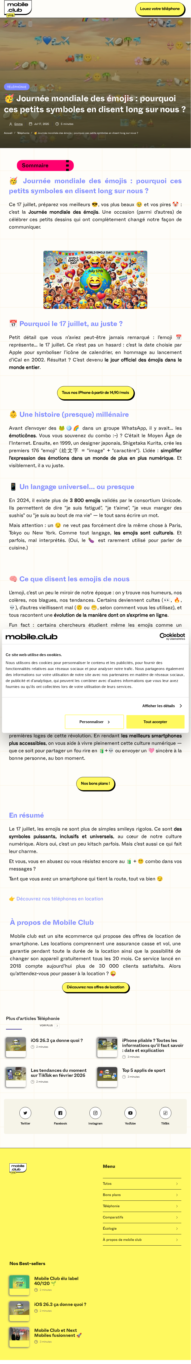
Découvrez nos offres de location (95, 987)
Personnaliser (91, 721)
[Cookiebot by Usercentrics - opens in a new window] (163, 636)
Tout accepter (155, 721)
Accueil (8, 133)
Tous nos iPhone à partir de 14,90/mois (95, 393)
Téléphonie (17, 86)
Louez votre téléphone (160, 9)
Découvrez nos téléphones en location (59, 898)
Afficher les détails (158, 706)
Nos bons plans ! (95, 784)
